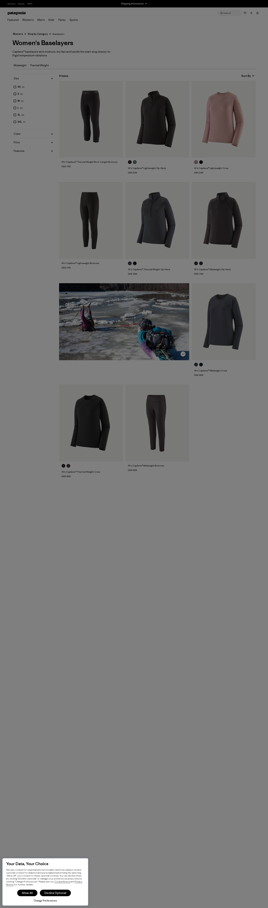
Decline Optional (55, 893)
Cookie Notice (62, 881)
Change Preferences (45, 900)
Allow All (27, 893)
